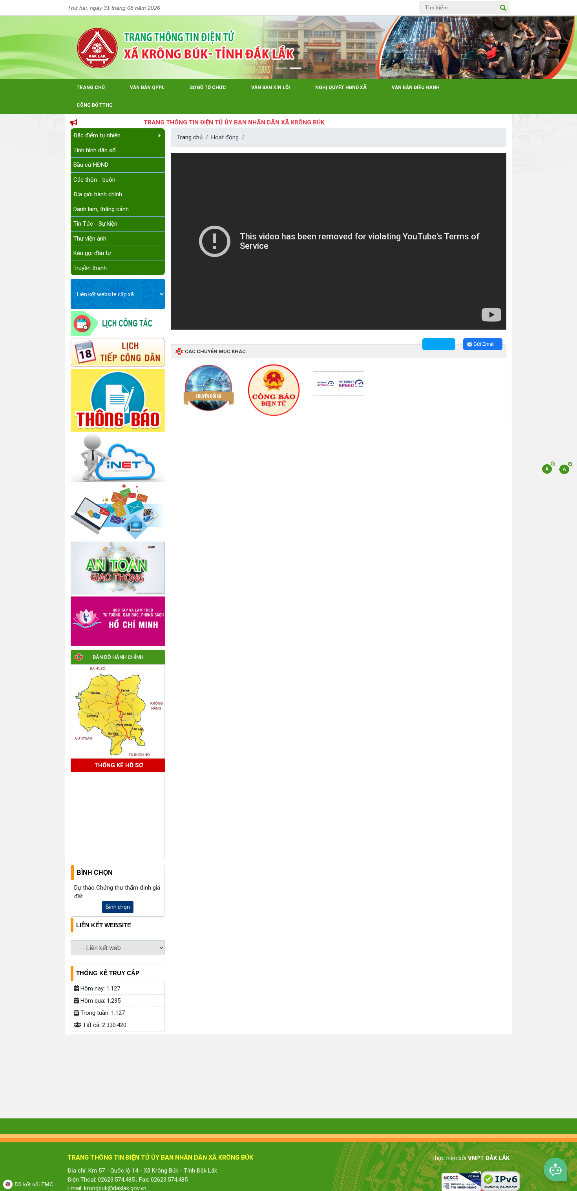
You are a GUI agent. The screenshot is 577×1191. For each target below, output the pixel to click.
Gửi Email (483, 344)
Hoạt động (225, 137)
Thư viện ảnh (89, 238)
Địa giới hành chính (97, 194)
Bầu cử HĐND (90, 164)
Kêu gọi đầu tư (92, 253)
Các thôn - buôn (94, 179)
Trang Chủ (91, 87)
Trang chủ (190, 137)
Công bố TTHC (95, 105)
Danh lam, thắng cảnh (101, 209)
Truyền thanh (90, 268)
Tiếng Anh (367, 8)
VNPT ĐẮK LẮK (488, 1158)
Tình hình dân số (94, 150)
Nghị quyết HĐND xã (341, 87)
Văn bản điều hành (416, 87)
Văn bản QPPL (147, 87)
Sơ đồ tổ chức (208, 87)
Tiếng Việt (339, 8)
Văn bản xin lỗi (270, 87)
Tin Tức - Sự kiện (95, 223)
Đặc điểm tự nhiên (97, 135)
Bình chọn (118, 907)
